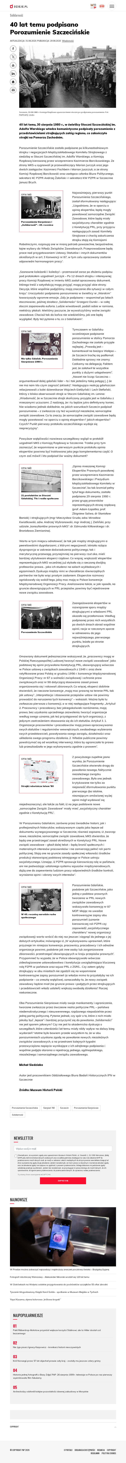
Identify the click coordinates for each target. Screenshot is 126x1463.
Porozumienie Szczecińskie (25, 1108)
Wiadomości (68, 41)
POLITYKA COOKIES (109, 1453)
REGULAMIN (95, 1453)
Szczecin (64, 1108)
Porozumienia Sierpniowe (86, 1108)
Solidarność (17, 1115)
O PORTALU (68, 1449)
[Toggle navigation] (112, 6)
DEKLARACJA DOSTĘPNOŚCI (85, 1449)
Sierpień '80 (49, 1108)
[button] (115, 1427)
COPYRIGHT (111, 1449)
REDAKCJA (101, 1449)
